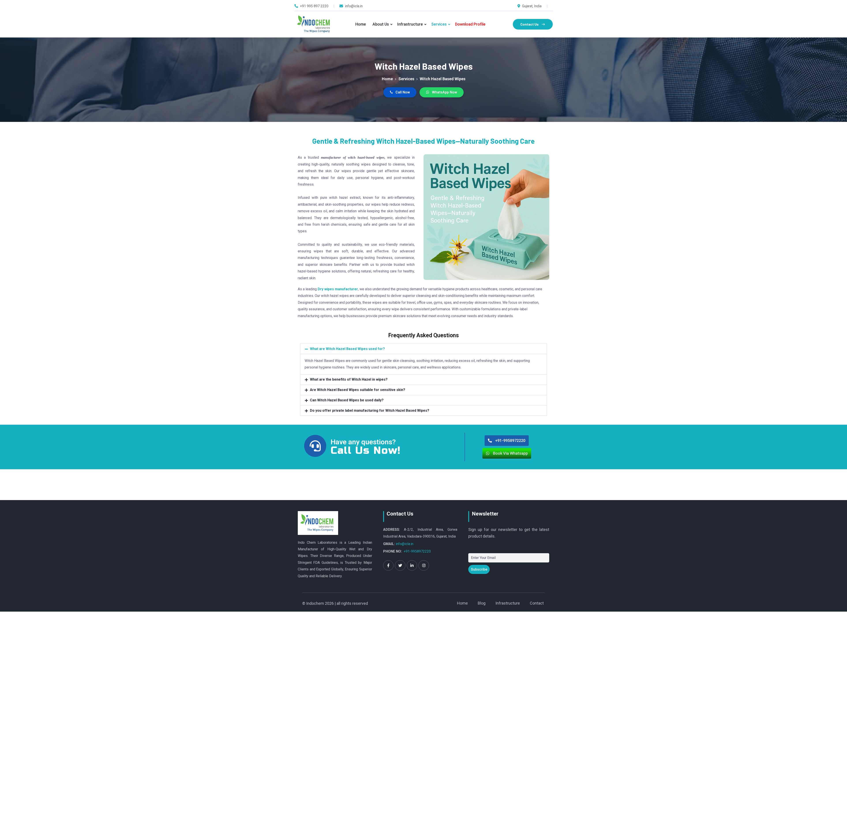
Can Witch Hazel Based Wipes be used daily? (347, 400)
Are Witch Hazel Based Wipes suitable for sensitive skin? (357, 390)
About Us (381, 24)
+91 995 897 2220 (314, 6)
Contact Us (529, 24)
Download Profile (470, 24)
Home (360, 24)
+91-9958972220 (417, 551)
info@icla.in (404, 544)
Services (439, 24)
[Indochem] (314, 24)
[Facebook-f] (388, 565)
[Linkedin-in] (412, 565)
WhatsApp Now (444, 92)
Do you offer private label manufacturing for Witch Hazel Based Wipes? (369, 410)
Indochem (315, 603)
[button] (423, 349)
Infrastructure (410, 24)
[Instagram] (423, 565)
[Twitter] (400, 565)
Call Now (402, 92)
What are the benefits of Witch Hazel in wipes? (349, 379)
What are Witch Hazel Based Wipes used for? (347, 349)
